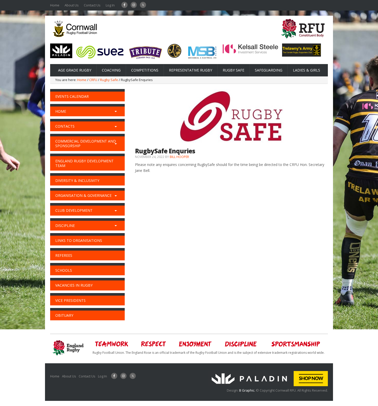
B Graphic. (247, 390)
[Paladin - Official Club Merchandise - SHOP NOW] (268, 385)
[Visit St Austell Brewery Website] (146, 61)
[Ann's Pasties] (174, 56)
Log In (110, 5)
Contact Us (92, 5)
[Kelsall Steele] (250, 52)
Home (54, 5)
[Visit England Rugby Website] (303, 40)
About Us (72, 5)
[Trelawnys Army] (301, 55)
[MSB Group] (202, 59)
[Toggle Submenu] (116, 111)
